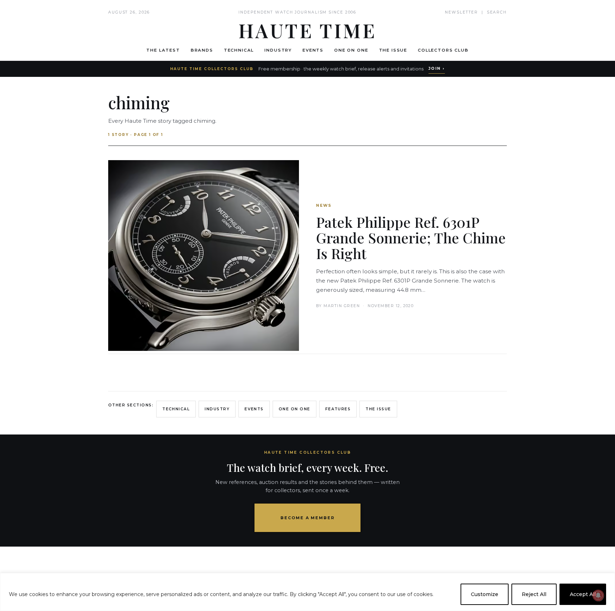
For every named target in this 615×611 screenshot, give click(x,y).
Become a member (307, 517)
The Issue (393, 50)
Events (313, 50)
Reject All (534, 594)
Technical (239, 50)
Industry (278, 50)
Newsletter (461, 12)
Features (338, 409)
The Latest (163, 50)
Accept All (583, 594)
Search (497, 12)
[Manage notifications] (598, 595)
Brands (202, 50)
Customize (484, 594)
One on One (351, 50)
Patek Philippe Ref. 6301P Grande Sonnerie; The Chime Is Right (411, 237)
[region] (307, 592)
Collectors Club (443, 50)
